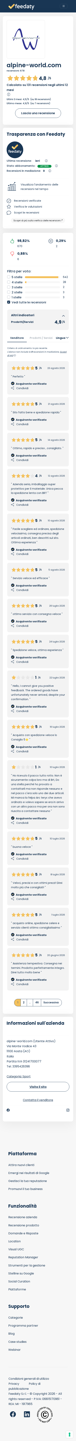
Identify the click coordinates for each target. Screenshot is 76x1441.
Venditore (17, 338)
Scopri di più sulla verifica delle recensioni (37, 220)
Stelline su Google (21, 1273)
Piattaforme (17, 1289)
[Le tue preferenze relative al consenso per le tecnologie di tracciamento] (69, 1434)
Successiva (51, 1002)
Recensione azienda (22, 1217)
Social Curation (19, 1281)
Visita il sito (38, 1087)
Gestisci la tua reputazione (27, 1181)
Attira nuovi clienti (21, 1165)
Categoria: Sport (19, 1076)
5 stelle (17, 277)
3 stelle (17, 287)
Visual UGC (16, 1249)
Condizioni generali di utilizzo (28, 1379)
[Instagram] (67, 1110)
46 (37, 1002)
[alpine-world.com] (26, 39)
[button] (38, 187)
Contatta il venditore (38, 1100)
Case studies (17, 1342)
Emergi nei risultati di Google (28, 1173)
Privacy (13, 1384)
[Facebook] (8, 1110)
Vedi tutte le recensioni (29, 302)
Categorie (15, 1317)
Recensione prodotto (23, 1225)
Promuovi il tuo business (25, 1189)
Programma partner (23, 1325)
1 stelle (16, 297)
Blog (11, 1333)
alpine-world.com (34, 65)
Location (14, 1241)
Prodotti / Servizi (41, 338)
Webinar (14, 1350)
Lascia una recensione (38, 113)
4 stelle (17, 282)
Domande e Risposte (23, 1233)
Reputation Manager (23, 1257)
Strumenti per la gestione (26, 1265)
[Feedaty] (21, 7)
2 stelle (17, 292)
